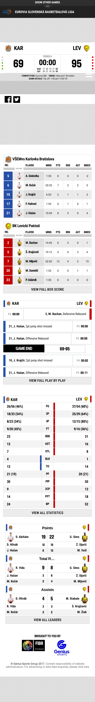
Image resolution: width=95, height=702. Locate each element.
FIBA (33, 648)
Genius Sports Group (61, 648)
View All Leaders (47, 620)
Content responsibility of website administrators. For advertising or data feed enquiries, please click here (47, 665)
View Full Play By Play (47, 380)
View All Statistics (47, 513)
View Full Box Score (47, 289)
